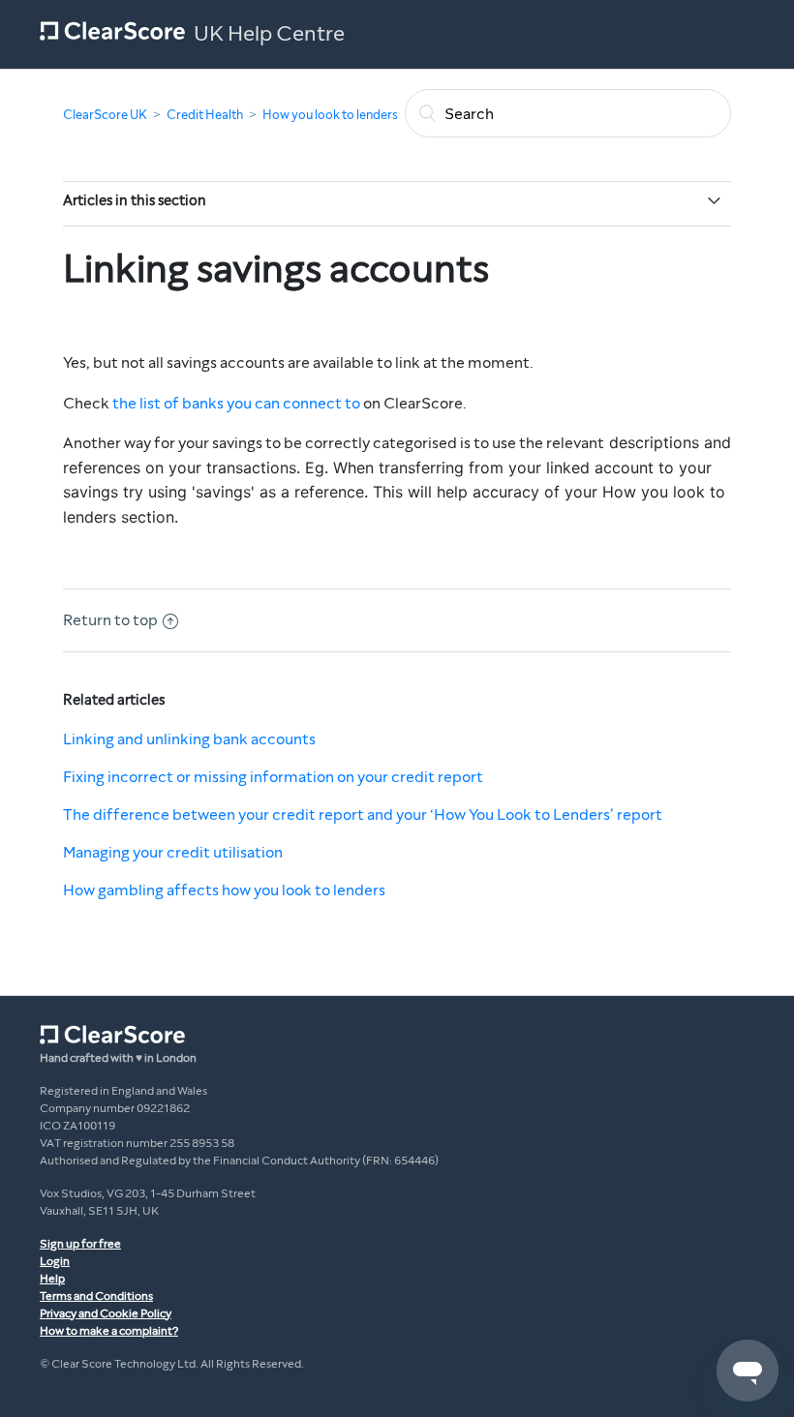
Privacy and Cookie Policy (105, 1313)
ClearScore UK (105, 115)
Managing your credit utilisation (173, 852)
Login (55, 1261)
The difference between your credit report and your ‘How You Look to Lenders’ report (362, 814)
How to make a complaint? (109, 1331)
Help (52, 1278)
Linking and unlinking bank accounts (189, 739)
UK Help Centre (269, 33)
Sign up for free (80, 1244)
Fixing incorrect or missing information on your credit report (273, 777)
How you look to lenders (330, 115)
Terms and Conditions (96, 1296)
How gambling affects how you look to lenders (224, 890)
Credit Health (205, 115)
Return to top (110, 620)
